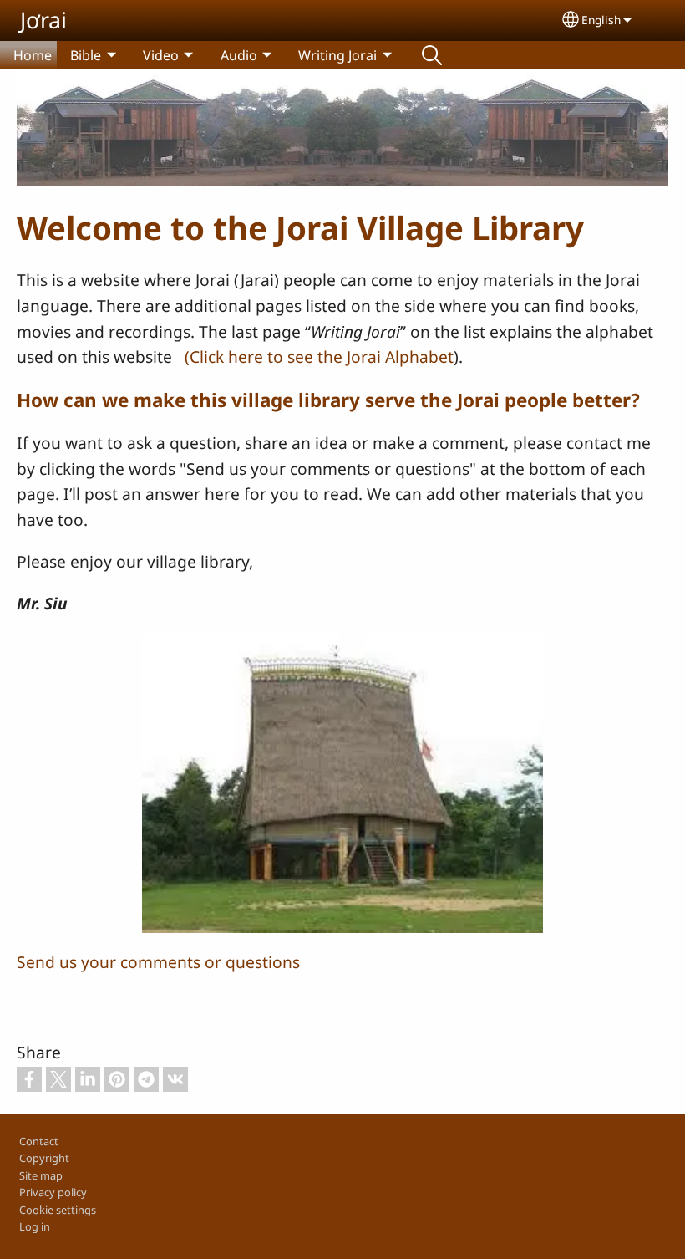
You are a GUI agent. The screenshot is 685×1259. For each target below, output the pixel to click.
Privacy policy (53, 1192)
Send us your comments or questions (158, 962)
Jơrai (43, 19)
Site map (41, 1175)
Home (32, 55)
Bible (85, 55)
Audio (239, 55)
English (601, 20)
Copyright (44, 1157)
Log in (34, 1226)
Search (432, 55)
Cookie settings (57, 1209)
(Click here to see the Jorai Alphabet (319, 356)
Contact (38, 1141)
